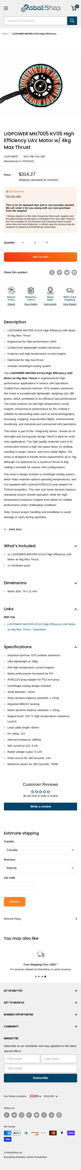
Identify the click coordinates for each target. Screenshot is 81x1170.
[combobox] (35, 20)
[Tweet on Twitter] (67, 272)
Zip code (9, 877)
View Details (31, 304)
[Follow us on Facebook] (6, 1115)
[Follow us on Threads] (59, 1115)
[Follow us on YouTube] (36, 1115)
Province (9, 859)
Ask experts (50, 304)
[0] (73, 8)
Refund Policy (12, 918)
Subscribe (40, 1078)
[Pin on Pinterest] (59, 272)
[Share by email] (74, 272)
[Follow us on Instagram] (21, 1115)
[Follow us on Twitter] (14, 1115)
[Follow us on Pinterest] (29, 1115)
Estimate (14, 901)
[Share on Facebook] (52, 272)
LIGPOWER (11, 156)
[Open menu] (6, 8)
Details (11, 304)
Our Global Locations (15, 1096)
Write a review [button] (40, 806)
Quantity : (10, 242)
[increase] (47, 242)
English (49, 1096)
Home (5, 33)
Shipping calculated (31, 179)
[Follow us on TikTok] (44, 1115)
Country (9, 841)
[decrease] (23, 242)
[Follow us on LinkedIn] (51, 1115)
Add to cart (41, 257)
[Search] (72, 20)
